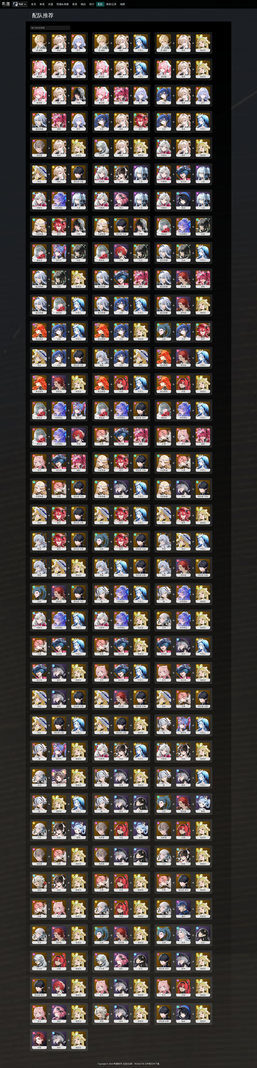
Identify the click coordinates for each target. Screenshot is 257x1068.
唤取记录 (111, 4)
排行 (91, 4)
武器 (50, 4)
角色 (42, 4)
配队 (100, 4)
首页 (33, 4)
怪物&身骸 (63, 4)
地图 (122, 4)
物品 (83, 4)
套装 (74, 4)
